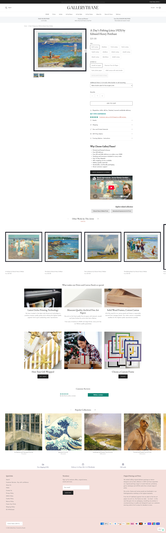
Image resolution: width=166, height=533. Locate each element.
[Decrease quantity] (92, 96)
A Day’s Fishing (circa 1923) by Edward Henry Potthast (40, 26)
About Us (98, 14)
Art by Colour (89, 14)
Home (25, 26)
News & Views (109, 14)
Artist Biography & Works (100, 172)
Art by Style (79, 14)
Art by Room (69, 14)
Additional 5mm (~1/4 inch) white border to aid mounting (107, 83)
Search (8, 480)
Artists (60, 14)
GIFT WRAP (43, 376)
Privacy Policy (10, 493)
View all (83, 221)
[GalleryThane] (83, 7)
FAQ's (7, 488)
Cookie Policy (10, 499)
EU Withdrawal (10, 509)
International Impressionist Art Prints (122, 211)
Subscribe (68, 493)
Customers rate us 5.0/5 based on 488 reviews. (112, 117)
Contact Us (9, 490)
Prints (54, 14)
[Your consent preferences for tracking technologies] (163, 530)
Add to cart (111, 103)
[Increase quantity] (102, 96)
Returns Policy (10, 501)
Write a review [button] (98, 395)
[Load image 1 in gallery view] (59, 50)
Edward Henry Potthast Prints (100, 211)
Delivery (118, 14)
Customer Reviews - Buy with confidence (17, 482)
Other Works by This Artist (83, 218)
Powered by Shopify (20, 528)
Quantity (92, 92)
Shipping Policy (10, 507)
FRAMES (123, 376)
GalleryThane (13, 528)
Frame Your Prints (11, 504)
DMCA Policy (9, 496)
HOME (47, 14)
